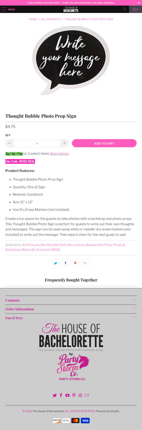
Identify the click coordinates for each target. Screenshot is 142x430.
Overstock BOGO (48, 249)
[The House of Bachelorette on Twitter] (55, 395)
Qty (8, 135)
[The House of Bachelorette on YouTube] (67, 395)
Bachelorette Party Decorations (62, 245)
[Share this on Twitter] (56, 263)
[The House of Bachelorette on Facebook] (61, 395)
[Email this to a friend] (85, 263)
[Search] (124, 9)
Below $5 (28, 249)
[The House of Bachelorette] (71, 9)
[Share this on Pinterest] (75, 263)
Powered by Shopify (107, 411)
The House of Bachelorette (48, 411)
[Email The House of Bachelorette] (87, 395)
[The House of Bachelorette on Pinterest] (74, 395)
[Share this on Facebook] (66, 263)
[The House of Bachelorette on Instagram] (80, 395)
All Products (30, 245)
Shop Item (58, 153)
